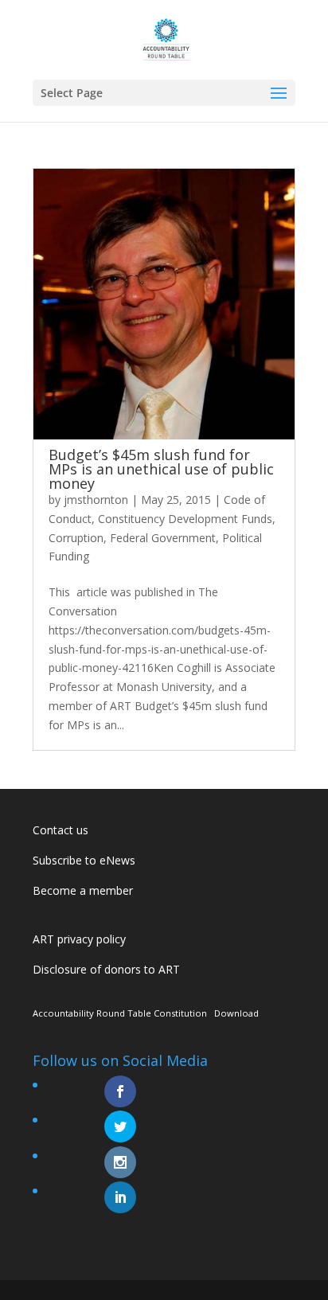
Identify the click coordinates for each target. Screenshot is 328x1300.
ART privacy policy (79, 939)
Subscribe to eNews (84, 860)
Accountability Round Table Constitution (120, 1013)
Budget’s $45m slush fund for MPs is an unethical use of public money (161, 469)
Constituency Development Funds (185, 518)
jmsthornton (96, 499)
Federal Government (163, 537)
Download (236, 1013)
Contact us (60, 829)
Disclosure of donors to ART (106, 969)
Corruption (76, 537)
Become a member (83, 890)
